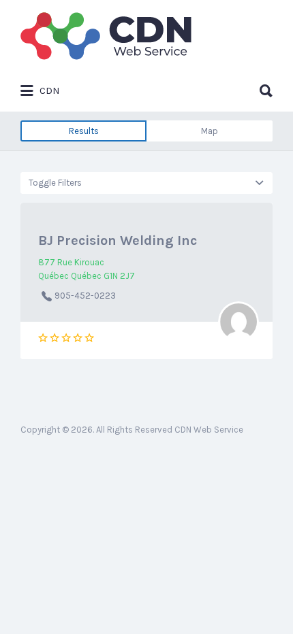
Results (84, 131)
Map (209, 131)
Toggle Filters (55, 183)
